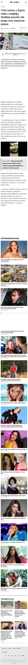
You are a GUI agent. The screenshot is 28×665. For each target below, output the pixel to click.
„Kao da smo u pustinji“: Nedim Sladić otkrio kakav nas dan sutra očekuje (20, 613)
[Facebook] (5, 655)
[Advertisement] (14, 85)
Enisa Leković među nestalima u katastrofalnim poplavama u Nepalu (6, 613)
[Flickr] (8, 655)
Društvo (3, 6)
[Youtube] (22, 655)
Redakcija (6, 28)
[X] (19, 655)
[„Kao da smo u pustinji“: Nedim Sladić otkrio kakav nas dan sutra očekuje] (21, 605)
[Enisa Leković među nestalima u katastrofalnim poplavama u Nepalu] (7, 605)
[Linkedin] (15, 655)
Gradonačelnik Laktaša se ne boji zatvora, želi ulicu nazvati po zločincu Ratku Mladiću (20, 634)
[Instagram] (12, 655)
